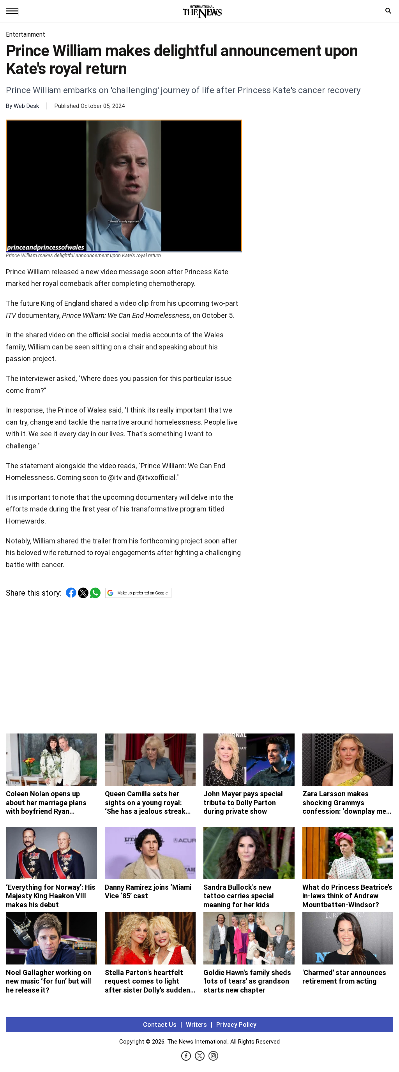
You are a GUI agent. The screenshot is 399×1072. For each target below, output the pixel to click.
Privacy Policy (236, 1024)
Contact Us (160, 1024)
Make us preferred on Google (142, 593)
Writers (196, 1024)
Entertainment (25, 34)
